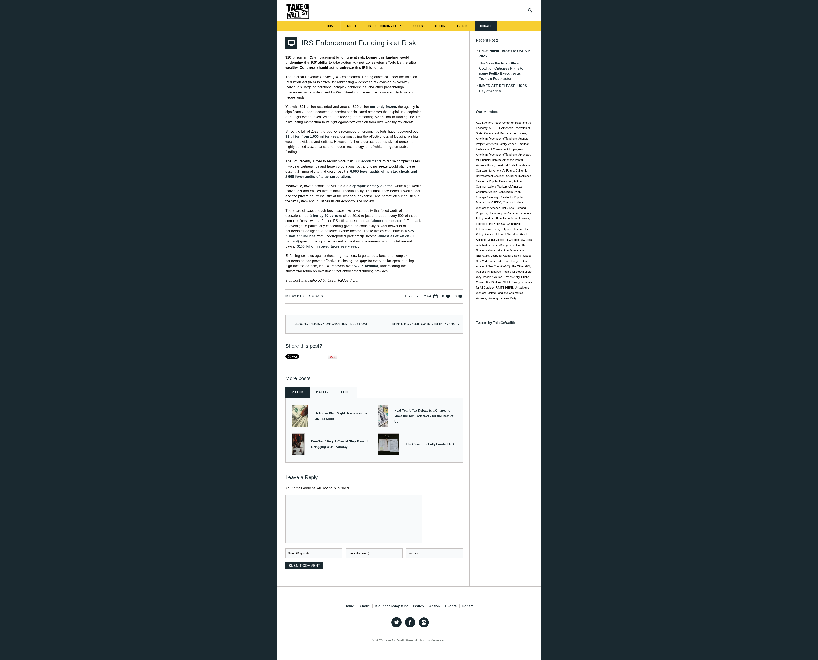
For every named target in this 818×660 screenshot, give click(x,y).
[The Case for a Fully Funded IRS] (388, 444)
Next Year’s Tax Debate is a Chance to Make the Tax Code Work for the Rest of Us (423, 416)
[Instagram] (423, 622)
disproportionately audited (371, 186)
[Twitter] (396, 622)
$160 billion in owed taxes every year (327, 246)
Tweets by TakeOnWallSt (495, 323)
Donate (468, 606)
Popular (322, 392)
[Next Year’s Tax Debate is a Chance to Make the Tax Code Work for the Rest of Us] (383, 416)
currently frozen (383, 107)
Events (451, 606)
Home (349, 606)
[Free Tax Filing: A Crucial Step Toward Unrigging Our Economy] (298, 444)
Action (434, 606)
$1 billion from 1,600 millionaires (311, 136)
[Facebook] (410, 622)
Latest (346, 392)
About (364, 606)
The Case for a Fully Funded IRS (430, 444)
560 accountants (368, 161)
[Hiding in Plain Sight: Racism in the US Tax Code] (300, 416)
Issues (418, 606)
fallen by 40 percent (325, 216)
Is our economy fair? (391, 606)
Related (297, 392)
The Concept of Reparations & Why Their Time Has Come (330, 324)
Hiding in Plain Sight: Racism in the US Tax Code (423, 324)
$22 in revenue (366, 266)
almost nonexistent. (388, 221)
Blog (303, 296)
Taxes (319, 296)
